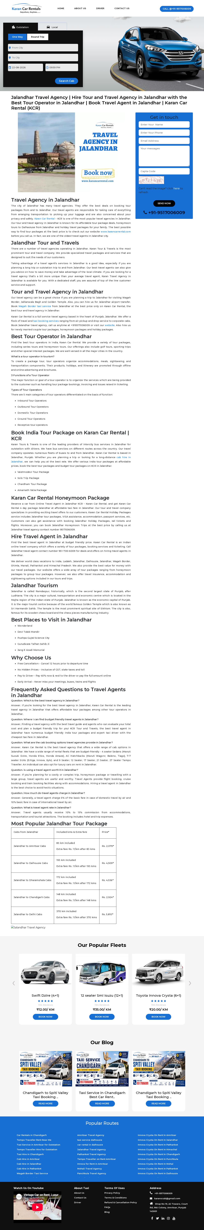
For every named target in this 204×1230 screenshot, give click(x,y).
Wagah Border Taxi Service (32, 1173)
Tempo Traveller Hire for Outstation (37, 1149)
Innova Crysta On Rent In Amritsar (157, 1135)
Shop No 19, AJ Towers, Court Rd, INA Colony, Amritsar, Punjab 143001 (169, 1207)
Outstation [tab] (20, 27)
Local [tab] (52, 27)
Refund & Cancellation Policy (120, 1202)
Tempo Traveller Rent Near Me (34, 1140)
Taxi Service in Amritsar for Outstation (38, 1144)
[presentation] (13, 982)
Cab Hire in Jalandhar (29, 1164)
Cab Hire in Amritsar (28, 1159)
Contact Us (121, 8)
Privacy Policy (112, 1193)
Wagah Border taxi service (34, 306)
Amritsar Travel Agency (90, 1135)
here (177, 188)
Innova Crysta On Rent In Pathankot (158, 1144)
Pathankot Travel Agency (91, 1154)
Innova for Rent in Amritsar (92, 1164)
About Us (80, 8)
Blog (107, 1212)
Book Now (45, 1016)
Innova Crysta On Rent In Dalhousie (158, 1173)
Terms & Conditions (115, 1197)
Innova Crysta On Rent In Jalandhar (158, 1140)
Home (64, 8)
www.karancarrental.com (115, 231)
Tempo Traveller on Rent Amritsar (96, 1159)
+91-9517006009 (163, 1193)
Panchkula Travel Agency (91, 1173)
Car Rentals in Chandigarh (32, 1135)
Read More (45, 1103)
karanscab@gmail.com (167, 1198)
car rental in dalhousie (90, 1144)
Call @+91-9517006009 (177, 8)
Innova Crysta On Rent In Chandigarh (159, 1154)
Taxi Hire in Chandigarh (30, 1154)
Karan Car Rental (44, 218)
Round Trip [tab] (37, 36)
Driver (100, 8)
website (109, 325)
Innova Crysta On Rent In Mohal (155, 1164)
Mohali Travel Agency (89, 1168)
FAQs (107, 1207)
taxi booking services (46, 321)
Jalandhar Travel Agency (91, 1149)
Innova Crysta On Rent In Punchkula (158, 1159)
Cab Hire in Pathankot (29, 1168)
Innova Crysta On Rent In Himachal (157, 1149)
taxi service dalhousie (89, 1140)
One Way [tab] (17, 36)
